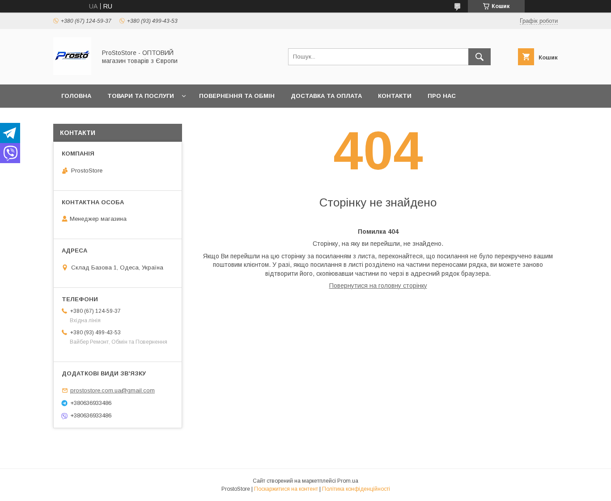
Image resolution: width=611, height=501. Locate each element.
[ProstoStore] (72, 72)
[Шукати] (479, 56)
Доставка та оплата (326, 96)
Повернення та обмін (237, 96)
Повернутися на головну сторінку (378, 285)
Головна (76, 96)
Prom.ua (347, 481)
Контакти (395, 96)
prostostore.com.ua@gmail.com (112, 390)
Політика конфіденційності (356, 489)
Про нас (442, 96)
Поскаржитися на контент (286, 489)
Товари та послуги (140, 96)
